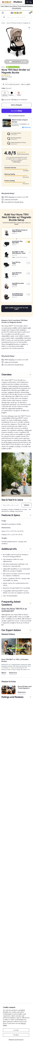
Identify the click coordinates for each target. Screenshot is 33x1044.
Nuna (3, 67)
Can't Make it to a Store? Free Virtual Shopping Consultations (16, 7)
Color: (19, 257)
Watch (3, 673)
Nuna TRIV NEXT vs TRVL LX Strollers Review (15, 660)
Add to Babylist (16, 105)
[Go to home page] (16, 12)
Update (26, 505)
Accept (16, 1030)
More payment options (16, 115)
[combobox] (17, 17)
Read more (13, 673)
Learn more (14, 134)
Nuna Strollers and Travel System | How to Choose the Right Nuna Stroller (24, 687)
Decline (16, 1035)
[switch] (27, 242)
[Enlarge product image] (29, 28)
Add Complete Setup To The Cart (16, 308)
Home (3, 23)
